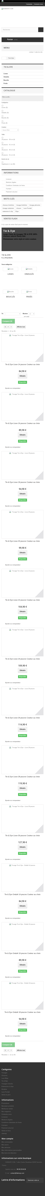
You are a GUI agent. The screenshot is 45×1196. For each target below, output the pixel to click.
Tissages (4, 1073)
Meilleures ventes (7, 1109)
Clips (17, 211)
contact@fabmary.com (17, 1173)
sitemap (4, 1133)
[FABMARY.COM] (22, 15)
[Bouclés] (10, 292)
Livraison (8, 179)
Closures (4, 1075)
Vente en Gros (6, 1131)
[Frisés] (29, 292)
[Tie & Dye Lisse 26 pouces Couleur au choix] (22, 701)
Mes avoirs (5, 1145)
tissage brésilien (21, 205)
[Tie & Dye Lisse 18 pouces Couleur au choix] (22, 465)
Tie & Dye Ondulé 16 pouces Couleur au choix (22, 953)
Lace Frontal (28, 208)
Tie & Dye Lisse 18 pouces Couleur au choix (22, 482)
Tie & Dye (5, 1081)
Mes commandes (7, 1142)
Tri (2, 313)
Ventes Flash (10, 218)
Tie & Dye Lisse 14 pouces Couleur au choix (22, 364)
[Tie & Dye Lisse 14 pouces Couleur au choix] (22, 347)
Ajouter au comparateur (12, 388)
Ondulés (6, 77)
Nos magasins (6, 1111)
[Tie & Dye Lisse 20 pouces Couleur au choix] (22, 524)
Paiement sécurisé (11, 192)
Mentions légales (11, 182)
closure (18, 208)
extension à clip (8, 211)
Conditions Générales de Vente (15, 185)
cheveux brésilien (8, 205)
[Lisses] (10, 269)
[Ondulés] (29, 269)
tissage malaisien (8, 208)
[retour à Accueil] (4, 58)
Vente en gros (6, 1095)
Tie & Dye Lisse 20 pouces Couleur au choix (22, 541)
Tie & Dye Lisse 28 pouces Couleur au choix (22, 777)
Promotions (5, 1103)
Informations (11, 172)
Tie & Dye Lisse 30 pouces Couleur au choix (22, 836)
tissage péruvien (35, 205)
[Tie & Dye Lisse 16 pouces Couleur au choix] (22, 406)
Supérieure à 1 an (8, 164)
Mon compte (7, 1138)
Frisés (6, 83)
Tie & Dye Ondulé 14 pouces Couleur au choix (22, 894)
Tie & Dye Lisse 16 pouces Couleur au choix (22, 423)
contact (31, 52)
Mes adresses (6, 1147)
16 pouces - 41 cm (8, 144)
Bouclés (6, 80)
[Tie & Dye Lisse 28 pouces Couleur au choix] (22, 760)
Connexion (29, 4)
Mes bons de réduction (9, 1153)
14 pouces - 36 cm (8, 139)
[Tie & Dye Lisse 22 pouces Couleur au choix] (22, 583)
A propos (8, 188)
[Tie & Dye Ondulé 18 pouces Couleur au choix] (22, 995)
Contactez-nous (38, 4)
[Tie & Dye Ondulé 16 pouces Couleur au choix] (22, 936)
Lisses (6, 73)
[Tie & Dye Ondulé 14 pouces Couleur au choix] (22, 877)
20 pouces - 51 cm (8, 155)
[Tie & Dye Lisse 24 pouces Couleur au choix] (22, 642)
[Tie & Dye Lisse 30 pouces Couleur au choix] (22, 819)
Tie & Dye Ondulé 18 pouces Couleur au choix (22, 1012)
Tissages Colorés (7, 1084)
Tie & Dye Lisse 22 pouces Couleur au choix (22, 600)
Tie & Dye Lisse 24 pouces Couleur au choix (22, 659)
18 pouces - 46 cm (8, 150)
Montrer (25, 313)
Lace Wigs (5, 1078)
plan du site (38, 52)
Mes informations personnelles (12, 1150)
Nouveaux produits (8, 1106)
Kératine (4, 1089)
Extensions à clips (8, 1086)
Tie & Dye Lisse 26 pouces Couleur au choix (22, 718)
